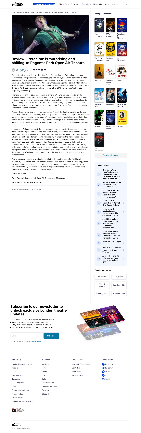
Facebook (109, 364)
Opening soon (102, 293)
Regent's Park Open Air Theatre (38, 178)
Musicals (119, 277)
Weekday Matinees (49, 386)
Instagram (109, 368)
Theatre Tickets (48, 383)
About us (15, 368)
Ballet (44, 379)
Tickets (74, 4)
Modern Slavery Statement (22, 401)
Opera (44, 375)
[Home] (17, 4)
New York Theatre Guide (81, 364)
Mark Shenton (20, 69)
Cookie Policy (17, 398)
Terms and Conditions (20, 390)
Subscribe (51, 336)
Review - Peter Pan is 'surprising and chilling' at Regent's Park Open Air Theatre (50, 12)
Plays (44, 368)
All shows (102, 277)
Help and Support (18, 375)
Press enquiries (18, 383)
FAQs (14, 372)
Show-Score (77, 372)
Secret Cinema (77, 375)
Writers (14, 386)
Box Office (76, 368)
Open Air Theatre (22, 88)
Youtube (108, 379)
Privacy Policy (36, 341)
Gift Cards (46, 394)
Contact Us (16, 379)
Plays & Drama (102, 285)
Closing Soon (119, 293)
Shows (44, 372)
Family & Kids (119, 285)
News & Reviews (100, 4)
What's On (63, 4)
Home (13, 12)
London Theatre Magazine (22, 364)
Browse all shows (110, 155)
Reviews (20, 12)
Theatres (45, 390)
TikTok (107, 372)
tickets (19, 182)
